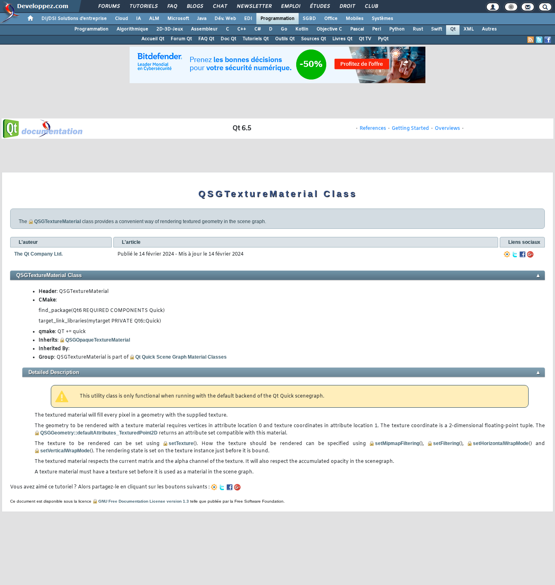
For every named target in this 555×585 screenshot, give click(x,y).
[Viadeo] (507, 254)
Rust (418, 29)
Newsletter (254, 6)
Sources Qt (313, 39)
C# (257, 29)
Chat (220, 6)
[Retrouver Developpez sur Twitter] (539, 40)
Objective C (329, 29)
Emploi (290, 6)
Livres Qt (342, 39)
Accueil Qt (152, 39)
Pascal (357, 29)
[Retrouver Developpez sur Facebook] (547, 40)
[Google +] (530, 254)
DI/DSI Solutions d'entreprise (74, 19)
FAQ (172, 6)
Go (284, 29)
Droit (347, 6)
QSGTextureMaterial (57, 221)
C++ (241, 29)
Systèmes (382, 19)
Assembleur (204, 29)
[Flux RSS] (530, 40)
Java (201, 19)
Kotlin (301, 29)
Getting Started (410, 128)
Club (371, 6)
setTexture (181, 443)
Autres (489, 29)
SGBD (309, 19)
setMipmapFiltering (397, 443)
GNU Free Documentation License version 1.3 (143, 501)
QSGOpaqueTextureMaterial (97, 340)
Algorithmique (132, 29)
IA (138, 19)
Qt (452, 29)
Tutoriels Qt (256, 39)
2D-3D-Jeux (169, 29)
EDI (248, 19)
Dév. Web (225, 19)
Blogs (195, 6)
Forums (108, 6)
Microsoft (178, 19)
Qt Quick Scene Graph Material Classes (181, 357)
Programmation (277, 19)
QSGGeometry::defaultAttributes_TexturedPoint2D (99, 433)
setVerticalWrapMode (65, 451)
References (373, 128)
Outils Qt (285, 39)
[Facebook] (522, 254)
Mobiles (355, 19)
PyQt (383, 39)
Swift (436, 29)
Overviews (447, 128)
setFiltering (446, 443)
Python (397, 29)
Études (319, 6)
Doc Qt (228, 39)
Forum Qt (181, 39)
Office (331, 19)
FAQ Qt (206, 39)
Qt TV (365, 39)
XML (469, 29)
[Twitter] (515, 254)
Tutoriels (143, 6)
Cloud (121, 19)
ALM (154, 19)
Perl (376, 29)
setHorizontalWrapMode (501, 443)
